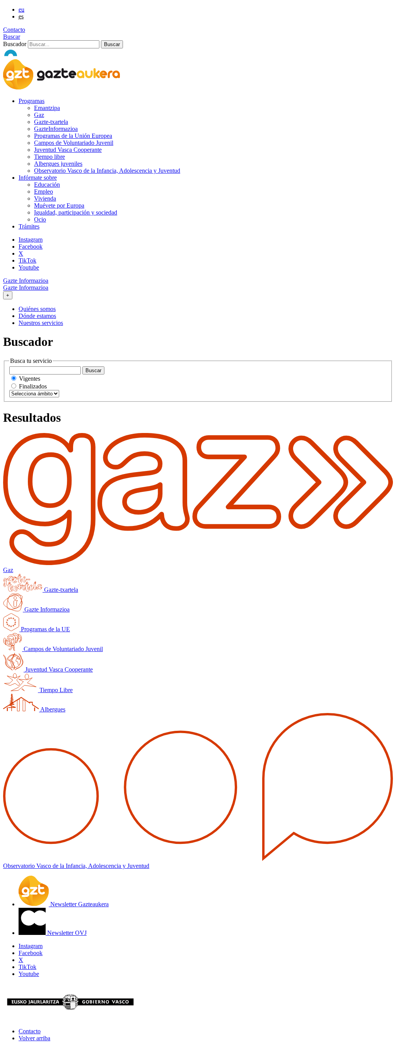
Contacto (14, 29)
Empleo (43, 191)
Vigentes (29, 378)
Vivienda (45, 198)
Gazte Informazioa (25, 280)
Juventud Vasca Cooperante (68, 149)
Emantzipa (47, 108)
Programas (31, 101)
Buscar (11, 36)
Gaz (39, 115)
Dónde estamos (37, 316)
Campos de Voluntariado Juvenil (73, 142)
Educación (47, 184)
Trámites (29, 226)
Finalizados (33, 386)
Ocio (40, 219)
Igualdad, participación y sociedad (75, 212)
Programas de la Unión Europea (73, 135)
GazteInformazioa (56, 128)
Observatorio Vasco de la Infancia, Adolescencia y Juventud (107, 170)
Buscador (14, 44)
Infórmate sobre (38, 177)
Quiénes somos (37, 309)
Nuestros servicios (41, 323)
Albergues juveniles (58, 163)
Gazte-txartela (51, 122)
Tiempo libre (49, 156)
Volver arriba (34, 1038)
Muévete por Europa (59, 205)
